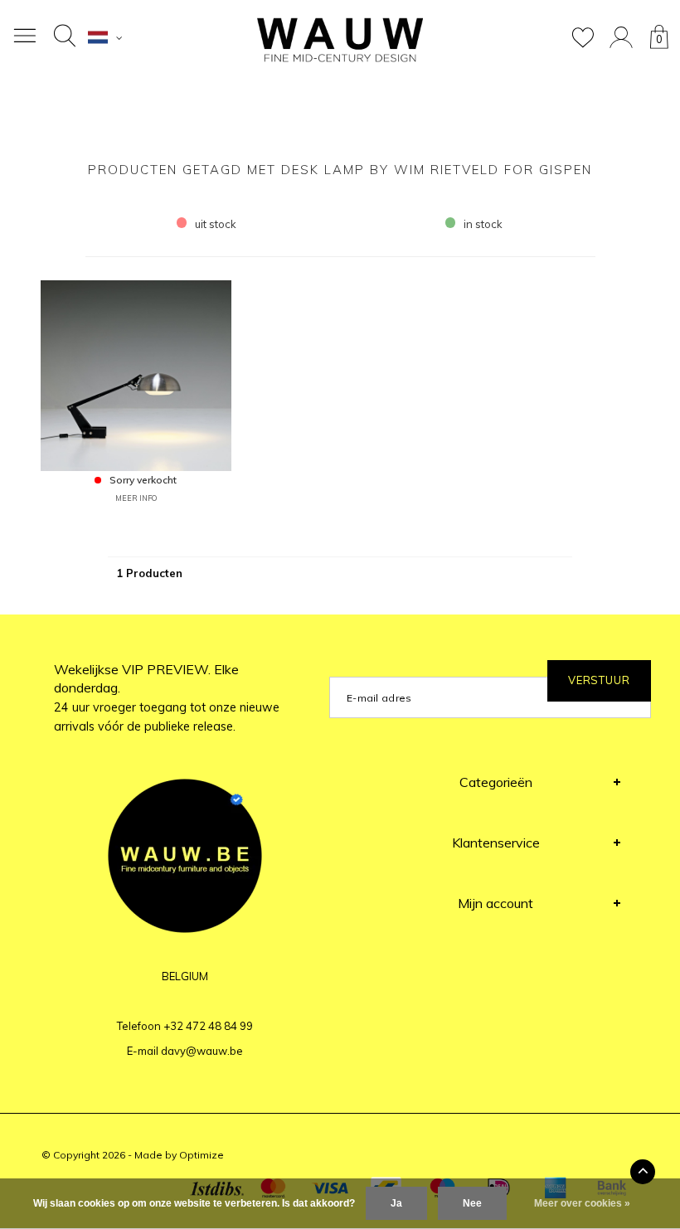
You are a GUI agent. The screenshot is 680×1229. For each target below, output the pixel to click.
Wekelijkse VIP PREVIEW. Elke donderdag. (166, 698)
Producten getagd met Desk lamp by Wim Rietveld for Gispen (340, 169)
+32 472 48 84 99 (208, 1025)
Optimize (201, 1155)
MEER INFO (136, 498)
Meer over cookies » (582, 1203)
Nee (472, 1203)
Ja (396, 1203)
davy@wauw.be (202, 1050)
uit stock (215, 224)
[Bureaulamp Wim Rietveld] (136, 374)
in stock (483, 224)
